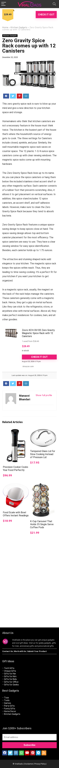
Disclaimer (28, 764)
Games (7, 703)
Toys (6, 697)
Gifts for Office (11, 682)
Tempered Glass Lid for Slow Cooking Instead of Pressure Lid (42, 454)
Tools (7, 700)
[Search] (54, 4)
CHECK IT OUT (46, 14)
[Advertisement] (29, 589)
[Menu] (3, 4)
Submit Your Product (37, 651)
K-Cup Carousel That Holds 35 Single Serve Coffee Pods (42, 524)
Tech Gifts (9, 668)
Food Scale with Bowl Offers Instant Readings (16, 514)
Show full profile (44, 395)
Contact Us (7, 651)
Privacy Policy (40, 764)
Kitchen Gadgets (19, 27)
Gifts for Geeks (11, 684)
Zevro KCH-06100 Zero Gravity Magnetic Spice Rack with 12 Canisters (38, 333)
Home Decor (10, 711)
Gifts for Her (10, 673)
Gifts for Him (10, 676)
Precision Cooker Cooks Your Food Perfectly (15, 469)
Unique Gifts (10, 671)
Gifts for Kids (10, 679)
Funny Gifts (9, 708)
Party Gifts (9, 706)
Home (5, 27)
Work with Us (20, 651)
